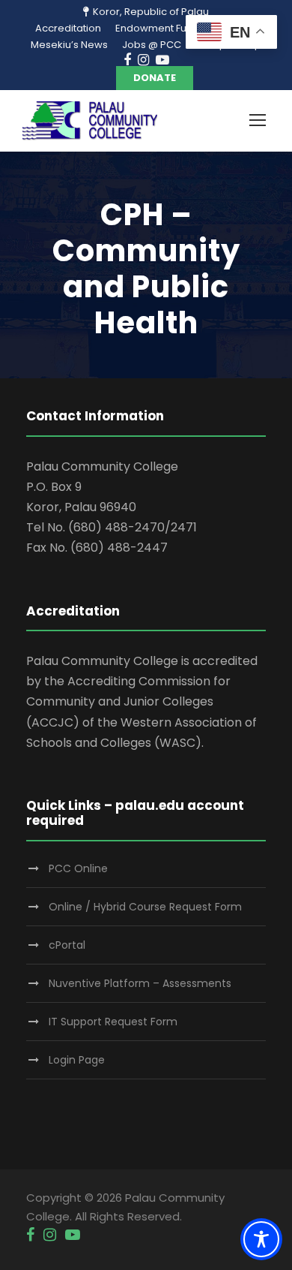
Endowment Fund (157, 28)
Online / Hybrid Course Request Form (145, 906)
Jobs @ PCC (151, 45)
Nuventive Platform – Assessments (140, 983)
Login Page (77, 1059)
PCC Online (78, 868)
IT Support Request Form (113, 1021)
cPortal (67, 944)
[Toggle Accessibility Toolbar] (261, 1239)
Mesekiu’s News (69, 45)
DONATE (154, 78)
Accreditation (68, 28)
